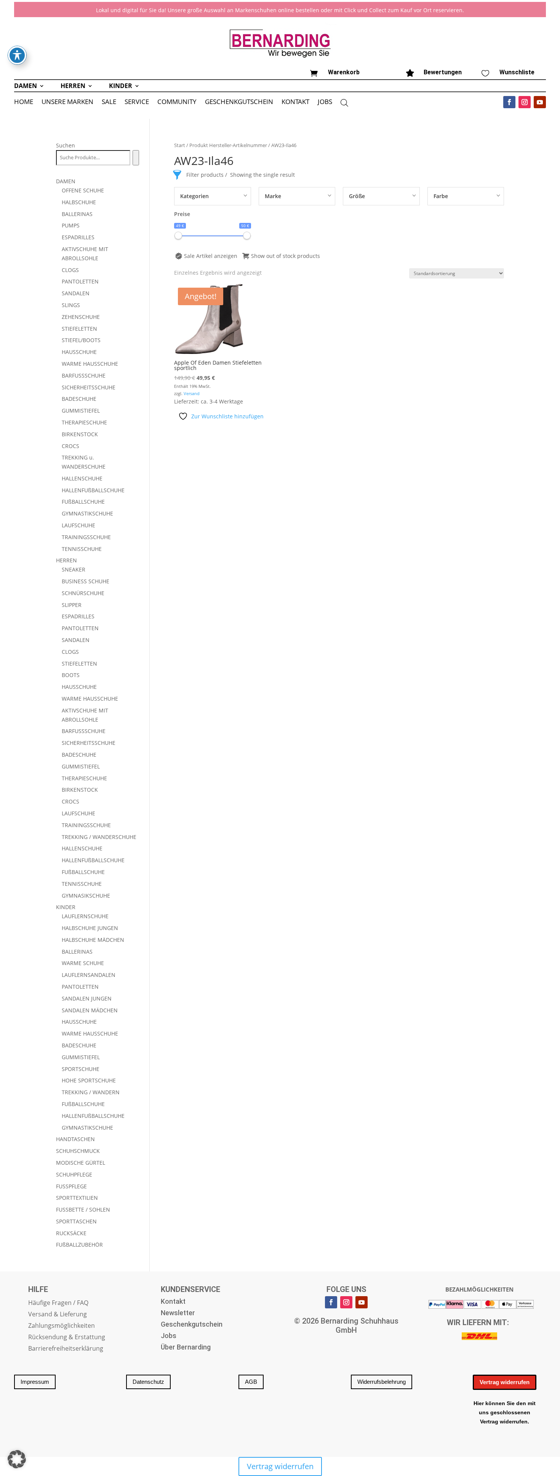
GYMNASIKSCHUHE (86, 895)
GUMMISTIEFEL (81, 410)
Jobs (168, 1336)
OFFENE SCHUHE (83, 190)
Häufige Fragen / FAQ (58, 1303)
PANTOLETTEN (80, 281)
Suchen (65, 145)
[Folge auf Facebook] (509, 102)
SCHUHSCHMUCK (78, 1150)
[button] (17, 1459)
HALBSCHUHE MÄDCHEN (93, 939)
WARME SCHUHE (83, 963)
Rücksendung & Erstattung (66, 1337)
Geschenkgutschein (191, 1325)
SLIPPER (72, 604)
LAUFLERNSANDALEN (88, 974)
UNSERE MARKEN (67, 102)
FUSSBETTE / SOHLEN (83, 1209)
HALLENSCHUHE (82, 478)
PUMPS (71, 225)
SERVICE (137, 102)
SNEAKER (73, 569)
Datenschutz (148, 1381)
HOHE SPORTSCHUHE (89, 1080)
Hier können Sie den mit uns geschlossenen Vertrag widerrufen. (505, 1412)
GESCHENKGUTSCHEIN (239, 102)
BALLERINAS (77, 214)
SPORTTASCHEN (76, 1221)
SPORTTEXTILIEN (77, 1197)
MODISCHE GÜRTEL (80, 1162)
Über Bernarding (186, 1348)
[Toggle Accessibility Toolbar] (17, 55)
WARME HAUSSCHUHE (90, 363)
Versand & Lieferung (57, 1314)
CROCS (70, 446)
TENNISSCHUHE (82, 548)
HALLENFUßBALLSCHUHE (93, 490)
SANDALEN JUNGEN (87, 998)
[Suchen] (136, 157)
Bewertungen (443, 72)
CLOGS (70, 270)
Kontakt (173, 1302)
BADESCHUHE (79, 398)
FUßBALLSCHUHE (83, 501)
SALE (109, 102)
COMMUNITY (177, 102)
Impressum (35, 1381)
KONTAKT (295, 102)
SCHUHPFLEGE (74, 1174)
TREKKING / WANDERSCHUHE (99, 836)
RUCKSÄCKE (71, 1233)
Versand (192, 393)
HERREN (73, 86)
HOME (23, 102)
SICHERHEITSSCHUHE (88, 387)
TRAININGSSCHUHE (86, 537)
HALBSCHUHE (79, 202)
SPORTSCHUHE (80, 1069)
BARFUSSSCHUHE (84, 375)
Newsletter (178, 1313)
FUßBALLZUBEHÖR (79, 1244)
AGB (251, 1381)
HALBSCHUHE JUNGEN (90, 928)
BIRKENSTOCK (80, 434)
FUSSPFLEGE (71, 1186)
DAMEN (25, 86)
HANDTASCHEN (75, 1139)
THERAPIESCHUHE (84, 422)
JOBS (325, 102)
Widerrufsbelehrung (381, 1381)
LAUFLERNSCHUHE (85, 916)
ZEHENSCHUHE (81, 316)
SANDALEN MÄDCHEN (90, 1010)
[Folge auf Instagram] (524, 102)
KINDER (120, 86)
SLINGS (71, 305)
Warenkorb (344, 72)
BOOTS (71, 675)
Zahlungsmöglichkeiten (61, 1326)
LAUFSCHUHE (78, 525)
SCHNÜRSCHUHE (83, 593)
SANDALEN (76, 293)
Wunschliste (516, 72)
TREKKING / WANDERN (91, 1092)
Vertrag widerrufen (505, 1382)
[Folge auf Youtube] (540, 102)
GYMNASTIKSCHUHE (87, 513)
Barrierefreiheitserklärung (65, 1349)
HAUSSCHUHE (79, 351)
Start (179, 145)
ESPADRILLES (78, 237)
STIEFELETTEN (79, 328)
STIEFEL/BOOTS (81, 340)
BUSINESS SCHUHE (85, 581)
